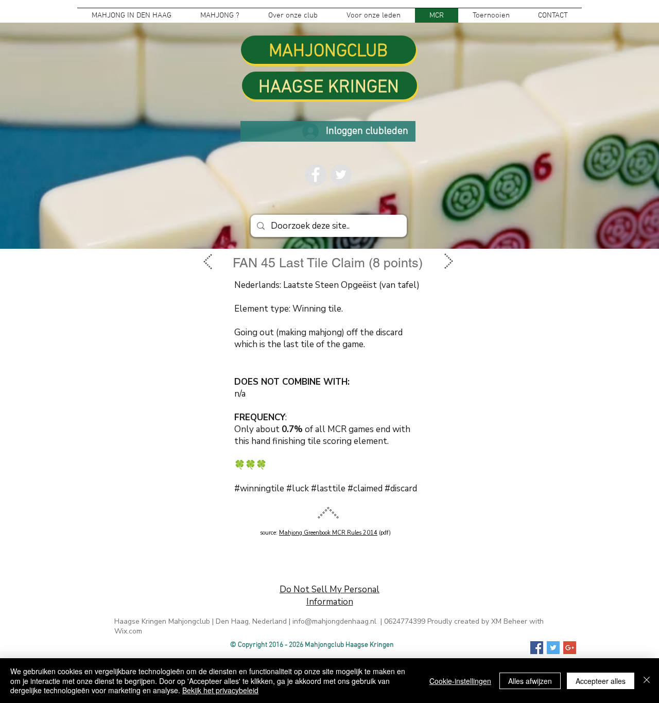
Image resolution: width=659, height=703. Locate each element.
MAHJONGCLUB (328, 51)
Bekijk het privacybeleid (220, 690)
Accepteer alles (601, 681)
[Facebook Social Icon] (536, 647)
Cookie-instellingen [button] (460, 681)
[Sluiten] (646, 680)
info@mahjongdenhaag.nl (334, 621)
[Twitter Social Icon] (553, 647)
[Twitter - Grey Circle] (341, 174)
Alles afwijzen (530, 681)
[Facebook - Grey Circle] (315, 174)
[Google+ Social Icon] (569, 647)
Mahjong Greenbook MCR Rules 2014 (328, 533)
